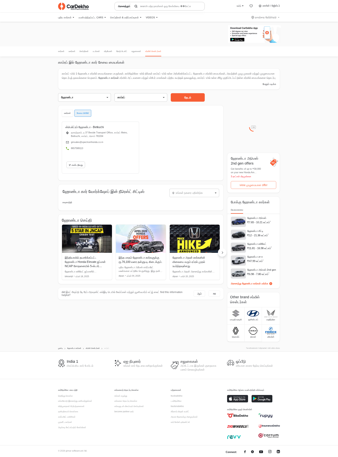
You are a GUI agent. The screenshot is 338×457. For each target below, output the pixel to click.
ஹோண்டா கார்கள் (108, 77)
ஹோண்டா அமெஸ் (256, 218)
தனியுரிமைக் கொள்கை (68, 411)
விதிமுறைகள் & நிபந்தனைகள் (71, 406)
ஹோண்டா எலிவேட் (256, 243)
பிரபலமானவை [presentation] (237, 210)
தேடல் (187, 97)
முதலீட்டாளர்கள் (65, 422)
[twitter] (252, 452)
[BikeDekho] (237, 415)
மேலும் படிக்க (269, 84)
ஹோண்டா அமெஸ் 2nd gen (261, 269)
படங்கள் (96, 51)
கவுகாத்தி (67, 202)
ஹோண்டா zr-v (255, 256)
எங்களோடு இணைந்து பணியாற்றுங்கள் (75, 401)
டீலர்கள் (72, 51)
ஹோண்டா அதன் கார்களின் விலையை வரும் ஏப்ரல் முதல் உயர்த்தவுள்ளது (189, 262)
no (214, 293)
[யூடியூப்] (261, 452)
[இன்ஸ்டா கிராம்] (269, 452)
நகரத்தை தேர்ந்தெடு (265, 17)
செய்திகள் (84, 51)
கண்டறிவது (77, 165)
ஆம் (199, 293)
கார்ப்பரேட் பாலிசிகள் (67, 417)
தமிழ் (239, 5)
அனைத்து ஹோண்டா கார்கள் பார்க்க (249, 283)
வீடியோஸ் (108, 51)
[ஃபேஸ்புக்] (245, 452)
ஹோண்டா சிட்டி (255, 231)
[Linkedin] (278, 452)
